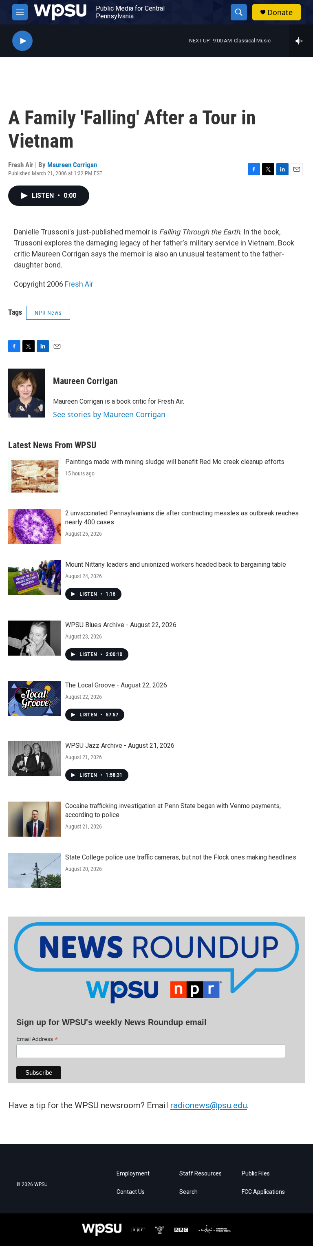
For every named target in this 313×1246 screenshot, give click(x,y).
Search (188, 1192)
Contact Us (131, 1192)
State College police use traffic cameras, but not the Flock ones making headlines (180, 857)
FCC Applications (263, 1192)
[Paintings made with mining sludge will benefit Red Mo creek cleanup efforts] (34, 475)
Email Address (37, 1039)
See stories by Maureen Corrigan (109, 414)
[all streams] (301, 40)
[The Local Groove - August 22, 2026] (34, 698)
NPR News (48, 312)
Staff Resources (200, 1174)
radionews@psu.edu (208, 1105)
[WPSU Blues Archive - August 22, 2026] (34, 638)
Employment (133, 1174)
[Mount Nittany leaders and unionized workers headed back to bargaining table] (34, 577)
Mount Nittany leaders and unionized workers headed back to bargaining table (175, 564)
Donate (280, 12)
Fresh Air (79, 284)
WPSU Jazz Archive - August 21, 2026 (119, 745)
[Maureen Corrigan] (26, 393)
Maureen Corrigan (72, 165)
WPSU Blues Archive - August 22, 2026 (120, 625)
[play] (22, 41)
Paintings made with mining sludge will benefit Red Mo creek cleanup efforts (174, 462)
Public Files (256, 1174)
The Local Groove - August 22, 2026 (116, 685)
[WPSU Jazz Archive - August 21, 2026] (34, 758)
